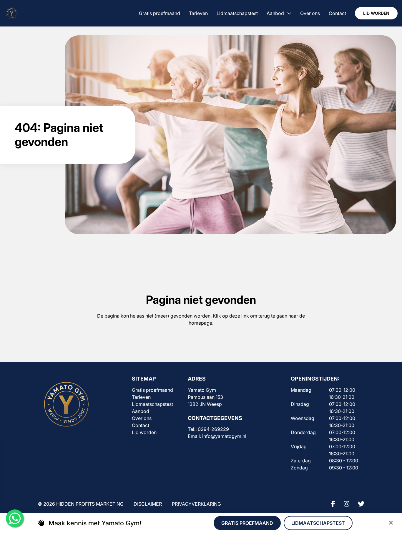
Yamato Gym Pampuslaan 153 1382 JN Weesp (205, 397)
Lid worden (376, 13)
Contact (140, 425)
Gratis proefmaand (152, 390)
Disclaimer (148, 504)
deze (234, 316)
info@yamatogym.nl (224, 436)
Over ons (142, 418)
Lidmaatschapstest (152, 404)
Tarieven (141, 397)
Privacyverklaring (196, 504)
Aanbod (140, 411)
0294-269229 (213, 429)
